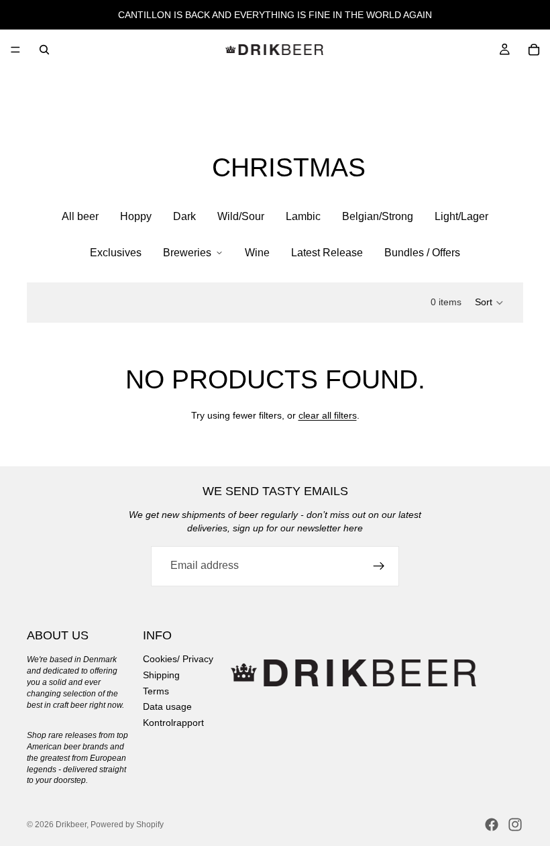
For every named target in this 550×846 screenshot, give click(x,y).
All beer (80, 216)
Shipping (161, 675)
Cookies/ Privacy (178, 658)
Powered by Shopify (127, 824)
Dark (184, 216)
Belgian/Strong (377, 216)
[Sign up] (379, 566)
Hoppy (136, 216)
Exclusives (116, 252)
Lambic (303, 216)
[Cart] (534, 49)
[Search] (44, 49)
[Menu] (15, 49)
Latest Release (327, 252)
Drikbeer (71, 824)
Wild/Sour (240, 216)
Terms (156, 690)
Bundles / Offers (422, 252)
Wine (257, 252)
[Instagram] (515, 824)
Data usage (167, 706)
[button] (489, 302)
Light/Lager (461, 216)
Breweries (187, 252)
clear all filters (327, 415)
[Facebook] (492, 824)
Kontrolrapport (173, 722)
